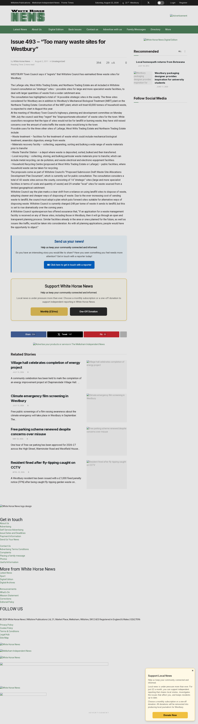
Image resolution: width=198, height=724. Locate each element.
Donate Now (170, 715)
